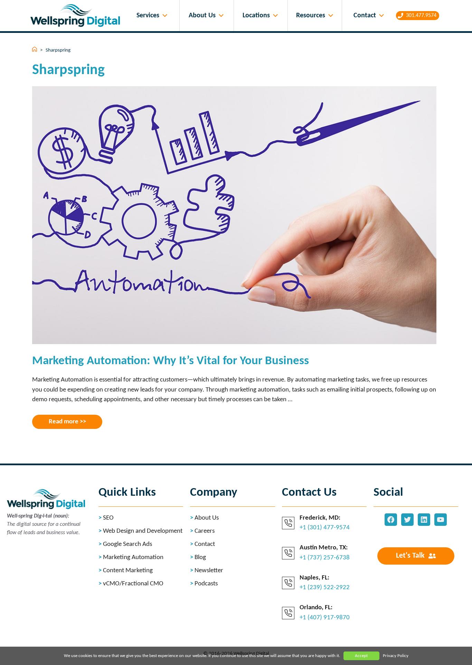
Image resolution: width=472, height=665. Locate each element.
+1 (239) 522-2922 (325, 587)
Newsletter (209, 570)
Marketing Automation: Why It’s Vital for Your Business (170, 361)
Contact (364, 15)
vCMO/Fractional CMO (133, 584)
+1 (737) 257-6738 (325, 558)
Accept (361, 656)
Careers (205, 531)
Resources (310, 15)
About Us (202, 15)
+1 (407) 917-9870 (325, 617)
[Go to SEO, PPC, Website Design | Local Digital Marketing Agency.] (35, 50)
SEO (108, 518)
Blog (200, 557)
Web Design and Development (142, 531)
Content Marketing (128, 570)
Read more (63, 422)
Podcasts (206, 584)
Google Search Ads (127, 544)
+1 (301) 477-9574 (325, 527)
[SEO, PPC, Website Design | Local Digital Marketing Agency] (77, 15)
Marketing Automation (133, 557)
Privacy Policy (395, 656)
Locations (256, 15)
